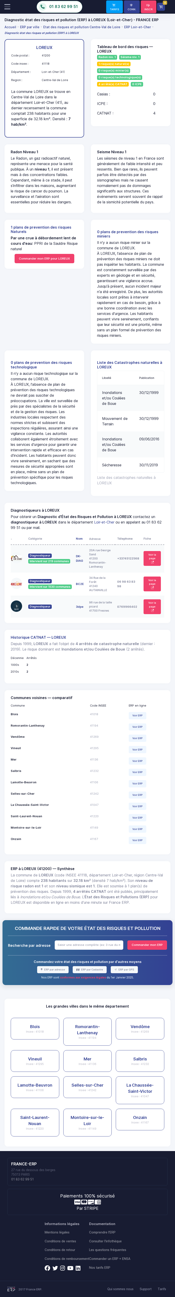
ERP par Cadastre (91, 969)
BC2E (80, 584)
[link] (114, 6)
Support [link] (146, 1289)
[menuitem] (11, 27)
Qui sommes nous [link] (120, 1289)
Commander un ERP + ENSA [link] (109, 1259)
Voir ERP (137, 715)
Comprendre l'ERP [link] (102, 1232)
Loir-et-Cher (104, 522)
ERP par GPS (126, 969)
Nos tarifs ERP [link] (99, 1267)
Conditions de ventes (60, 1241)
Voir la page (152, 556)
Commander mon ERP (147, 945)
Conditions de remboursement (67, 1259)
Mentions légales (57, 1232)
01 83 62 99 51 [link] (22, 1179)
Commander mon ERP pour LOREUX (44, 258)
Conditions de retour (60, 1250)
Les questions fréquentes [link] (107, 1250)
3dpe (79, 606)
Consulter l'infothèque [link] (105, 1241)
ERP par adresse (54, 969)
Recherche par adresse (29, 945)
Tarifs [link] (162, 1289)
